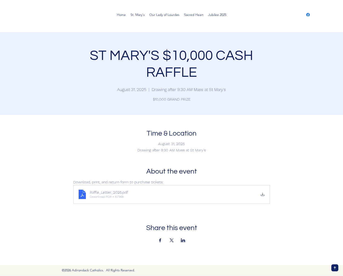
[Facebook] (308, 14)
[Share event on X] (171, 240)
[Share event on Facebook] (160, 240)
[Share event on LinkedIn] (183, 240)
